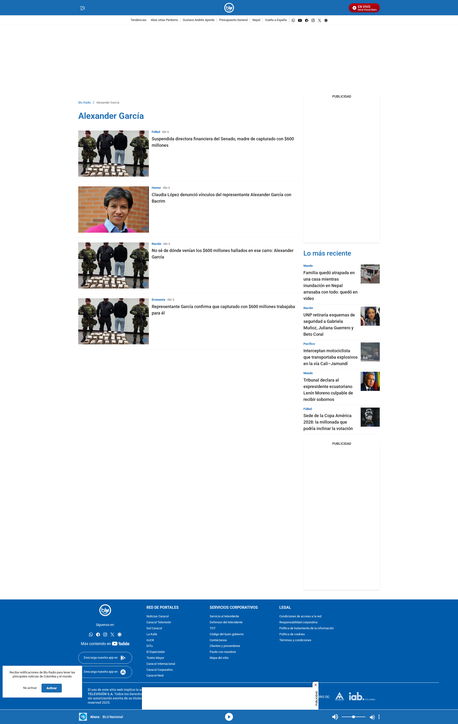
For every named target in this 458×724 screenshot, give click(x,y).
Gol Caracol (154, 628)
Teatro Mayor (155, 658)
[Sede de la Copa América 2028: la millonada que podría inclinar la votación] (370, 417)
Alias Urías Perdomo (164, 20)
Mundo (308, 266)
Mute (335, 717)
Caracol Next (155, 675)
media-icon (229, 716)
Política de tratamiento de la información (306, 628)
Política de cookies (292, 634)
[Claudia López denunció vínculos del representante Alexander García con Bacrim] (113, 209)
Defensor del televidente (226, 622)
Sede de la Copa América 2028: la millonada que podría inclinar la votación (328, 422)
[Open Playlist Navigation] (379, 716)
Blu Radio (84, 102)
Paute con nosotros (223, 652)
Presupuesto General (233, 20)
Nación (156, 244)
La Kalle (151, 634)
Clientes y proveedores (225, 646)
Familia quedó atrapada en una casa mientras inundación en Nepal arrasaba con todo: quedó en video (330, 285)
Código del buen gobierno (227, 634)
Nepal (256, 20)
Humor (156, 187)
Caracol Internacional (160, 664)
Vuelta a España (276, 20)
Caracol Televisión (158, 622)
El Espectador (155, 652)
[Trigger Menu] (82, 8)
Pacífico (309, 344)
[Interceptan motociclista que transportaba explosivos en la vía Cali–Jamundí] (370, 352)
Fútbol (156, 132)
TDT (213, 628)
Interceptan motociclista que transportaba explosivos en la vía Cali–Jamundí (330, 357)
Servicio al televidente (224, 616)
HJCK (150, 640)
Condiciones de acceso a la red (300, 616)
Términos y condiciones (295, 640)
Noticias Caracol (157, 616)
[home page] (229, 8)
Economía (158, 299)
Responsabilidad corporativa (298, 622)
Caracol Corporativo (159, 670)
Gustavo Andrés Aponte (198, 20)
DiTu (149, 646)
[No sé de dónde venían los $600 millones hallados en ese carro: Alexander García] (113, 265)
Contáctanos (218, 640)
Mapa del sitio (219, 658)
